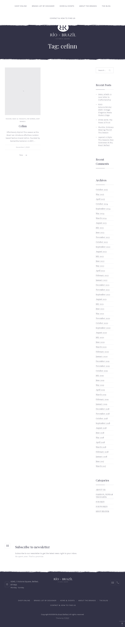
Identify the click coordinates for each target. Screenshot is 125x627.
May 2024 (100, 213)
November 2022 (103, 237)
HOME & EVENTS (67, 6)
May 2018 (100, 437)
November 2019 (103, 366)
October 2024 (102, 204)
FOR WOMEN (31, 119)
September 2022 (103, 246)
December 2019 (102, 361)
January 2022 (101, 280)
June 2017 (100, 461)
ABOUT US (100, 489)
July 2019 (100, 375)
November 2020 (103, 318)
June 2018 (100, 432)
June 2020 (100, 342)
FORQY (66, 618)
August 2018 (101, 428)
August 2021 (101, 299)
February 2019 (102, 399)
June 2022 (100, 261)
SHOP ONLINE (21, 6)
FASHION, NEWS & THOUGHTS (16, 119)
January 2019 (101, 404)
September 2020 (103, 328)
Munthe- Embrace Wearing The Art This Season (106, 130)
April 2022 (100, 270)
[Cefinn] (23, 91)
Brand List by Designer (43, 6)
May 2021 (100, 313)
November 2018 (102, 413)
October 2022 (102, 242)
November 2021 (102, 289)
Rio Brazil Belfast (62, 614)
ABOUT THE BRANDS (88, 6)
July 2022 (100, 256)
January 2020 (102, 356)
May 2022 (100, 266)
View (21, 155)
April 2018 (100, 442)
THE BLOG (106, 6)
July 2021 (100, 304)
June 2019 (100, 380)
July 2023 (100, 227)
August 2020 (101, 332)
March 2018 (101, 447)
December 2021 (102, 285)
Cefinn (23, 126)
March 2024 (101, 218)
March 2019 (101, 394)
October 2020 (102, 323)
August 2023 (101, 223)
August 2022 (101, 251)
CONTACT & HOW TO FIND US (62, 18)
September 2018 (103, 423)
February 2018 (102, 451)
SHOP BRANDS (102, 511)
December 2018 (102, 409)
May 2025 (100, 194)
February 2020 (102, 351)
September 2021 (103, 294)
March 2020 (101, 347)
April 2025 (100, 199)
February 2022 (102, 275)
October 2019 (102, 370)
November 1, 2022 (23, 147)
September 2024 (103, 208)
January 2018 (101, 456)
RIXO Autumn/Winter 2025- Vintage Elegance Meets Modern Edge (105, 109)
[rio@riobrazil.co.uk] (112, 582)
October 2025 (102, 189)
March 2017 (101, 466)
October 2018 (102, 418)
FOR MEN (100, 501)
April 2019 (100, 389)
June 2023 (100, 232)
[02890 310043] (118, 582)
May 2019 (100, 385)
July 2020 (100, 337)
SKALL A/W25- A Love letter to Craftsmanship (104, 97)
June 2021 (100, 308)
